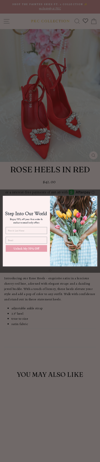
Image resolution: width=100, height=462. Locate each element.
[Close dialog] (93, 199)
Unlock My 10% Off (26, 248)
